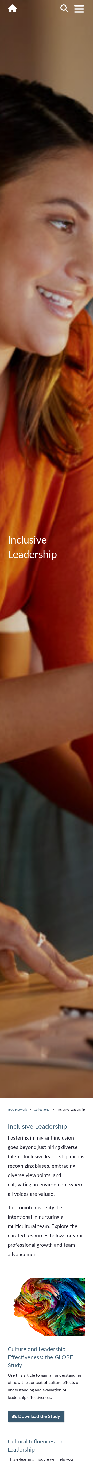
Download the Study (39, 1416)
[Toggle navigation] (79, 9)
